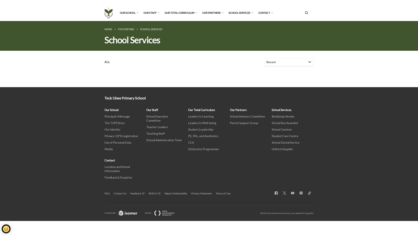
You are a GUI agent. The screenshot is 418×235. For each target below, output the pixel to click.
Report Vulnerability (176, 193)
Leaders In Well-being (202, 123)
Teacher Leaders (157, 127)
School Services (239, 12)
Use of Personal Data (117, 142)
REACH (153, 193)
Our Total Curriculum (179, 12)
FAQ (107, 193)
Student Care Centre (285, 136)
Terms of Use (223, 193)
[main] (209, 54)
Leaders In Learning (201, 116)
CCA (191, 142)
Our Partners (211, 12)
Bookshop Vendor (283, 116)
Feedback (135, 193)
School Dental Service (285, 142)
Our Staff (150, 12)
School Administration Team (164, 140)
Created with (110, 213)
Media (108, 149)
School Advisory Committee (247, 116)
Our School (128, 12)
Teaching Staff (155, 133)
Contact (264, 12)
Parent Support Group (244, 123)
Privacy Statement (201, 193)
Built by (148, 213)
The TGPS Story (114, 123)
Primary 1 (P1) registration (121, 136)
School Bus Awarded (285, 123)
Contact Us (120, 193)
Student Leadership (200, 129)
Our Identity (112, 129)
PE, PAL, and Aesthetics (203, 136)
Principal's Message (117, 116)
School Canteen (282, 129)
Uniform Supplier (282, 149)
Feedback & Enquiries (118, 177)
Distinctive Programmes (203, 149)
